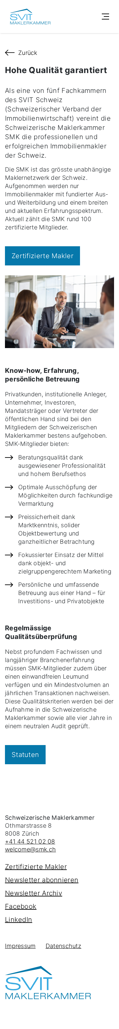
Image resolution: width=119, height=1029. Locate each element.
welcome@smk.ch (30, 849)
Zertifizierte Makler (36, 866)
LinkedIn (18, 919)
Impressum (20, 945)
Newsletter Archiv (33, 893)
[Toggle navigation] (105, 17)
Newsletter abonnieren (41, 880)
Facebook (20, 906)
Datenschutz (63, 945)
